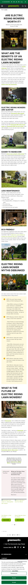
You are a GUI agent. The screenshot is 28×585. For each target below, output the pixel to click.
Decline (14, 578)
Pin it (19, 534)
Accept (14, 582)
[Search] (22, 6)
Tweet (10, 534)
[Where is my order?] (26, 282)
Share (14, 534)
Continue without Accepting (22, 561)
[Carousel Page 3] (14, 524)
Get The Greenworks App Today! (15, 544)
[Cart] (25, 6)
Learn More (15, 571)
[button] (2, 6)
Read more (13, 494)
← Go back (4, 531)
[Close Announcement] (25, 2)
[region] (14, 572)
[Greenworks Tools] (13, 6)
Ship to (4, 9)
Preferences (14, 573)
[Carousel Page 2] (13, 524)
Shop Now (22, 2)
